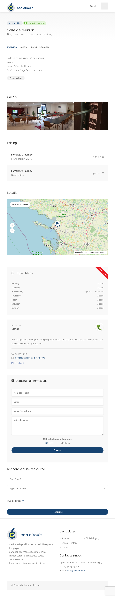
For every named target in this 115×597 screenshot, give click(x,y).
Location (44, 47)
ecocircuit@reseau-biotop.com (30, 358)
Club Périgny (92, 538)
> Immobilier (15, 23)
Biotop (15, 328)
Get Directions (21, 205)
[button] (12, 225)
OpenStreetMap (90, 252)
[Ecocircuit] (20, 7)
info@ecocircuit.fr (76, 570)
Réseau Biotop (69, 543)
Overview (12, 47)
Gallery (23, 47)
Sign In (93, 6)
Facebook (19, 363)
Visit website (17, 78)
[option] (24, 116)
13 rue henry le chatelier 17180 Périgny (31, 34)
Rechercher (57, 512)
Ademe (65, 538)
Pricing (33, 47)
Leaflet (78, 252)
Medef (65, 547)
